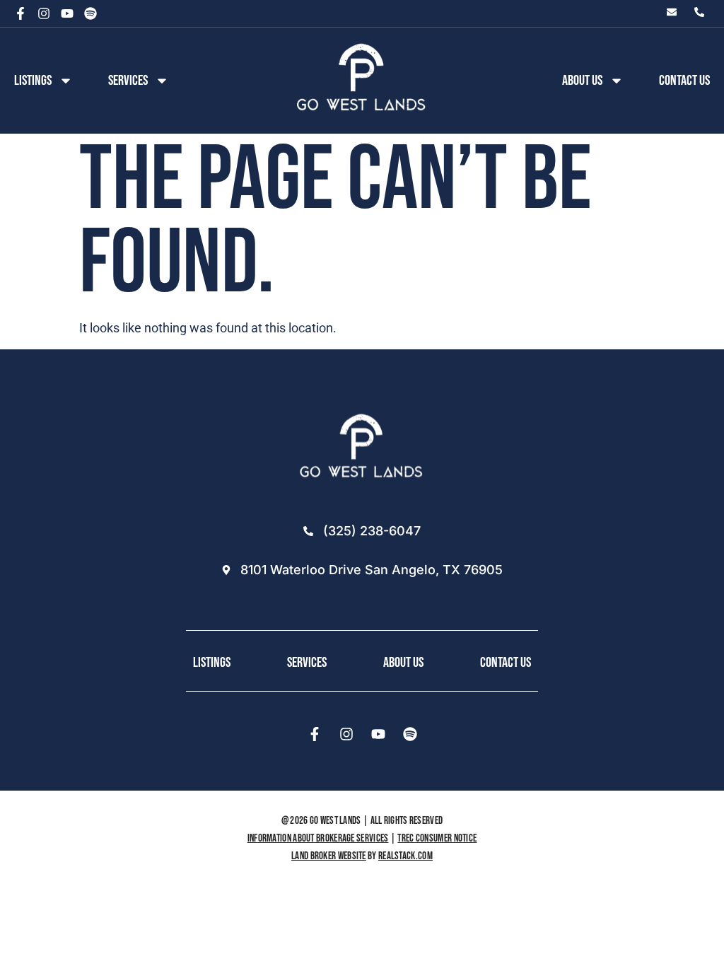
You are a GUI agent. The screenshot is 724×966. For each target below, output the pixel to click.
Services (128, 80)
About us (582, 80)
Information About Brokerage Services (318, 838)
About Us (403, 662)
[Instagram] (43, 13)
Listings (33, 80)
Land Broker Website (328, 856)
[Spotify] (90, 13)
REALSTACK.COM (405, 856)
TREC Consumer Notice (437, 838)
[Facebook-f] (20, 13)
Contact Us (684, 80)
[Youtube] (67, 13)
